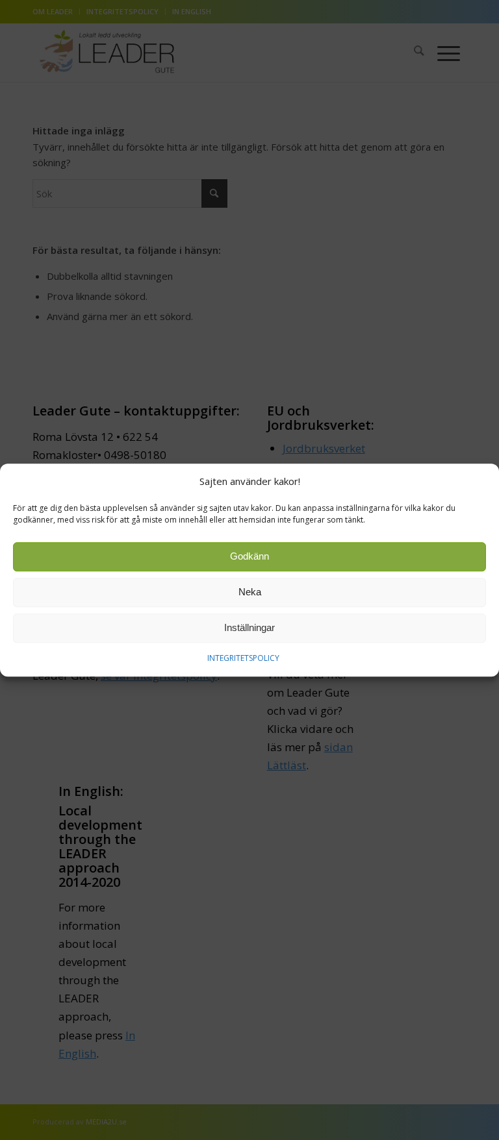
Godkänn (249, 556)
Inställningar (249, 628)
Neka (249, 592)
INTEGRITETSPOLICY (243, 657)
